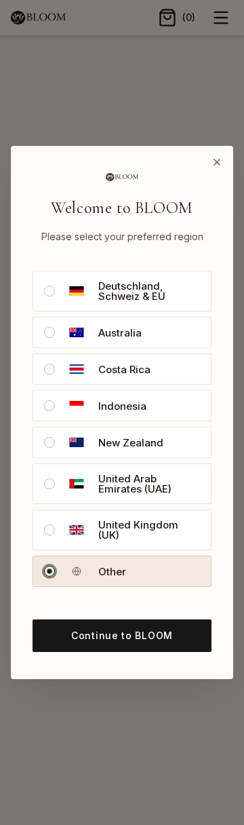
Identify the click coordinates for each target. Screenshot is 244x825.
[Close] (216, 162)
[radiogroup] (122, 429)
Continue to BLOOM (122, 635)
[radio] (49, 291)
